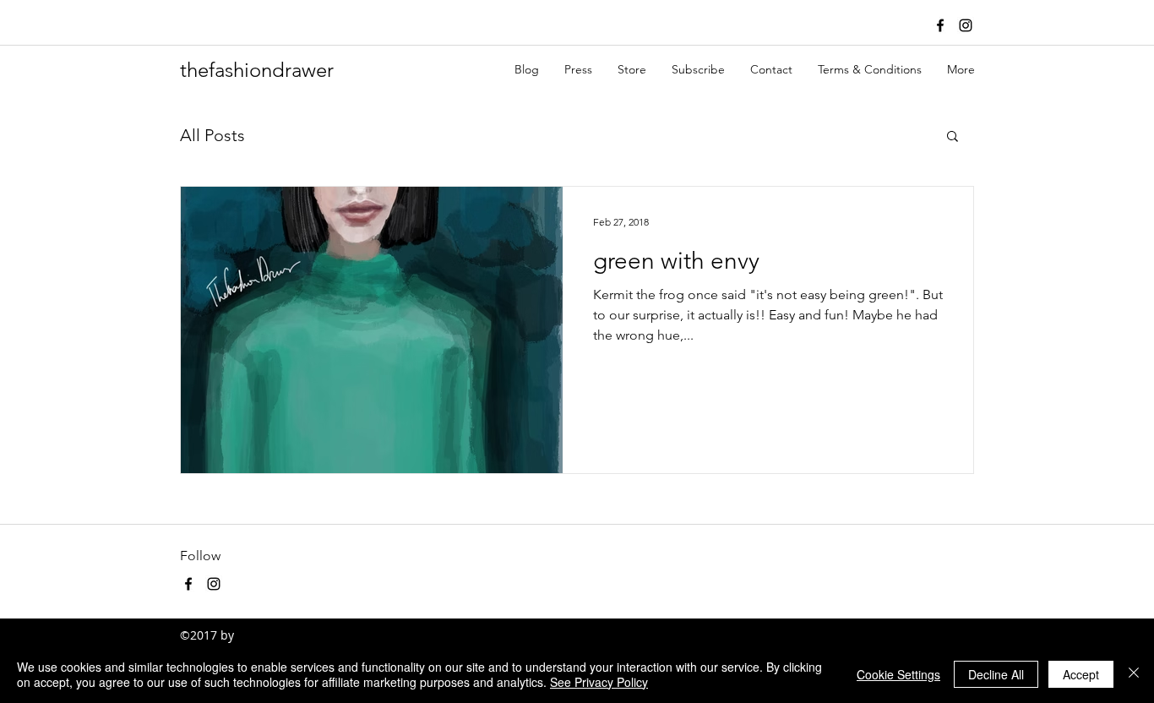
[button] (952, 137)
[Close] (1134, 674)
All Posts (212, 135)
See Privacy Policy (599, 681)
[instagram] (965, 25)
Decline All (996, 674)
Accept (1081, 674)
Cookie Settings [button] (898, 674)
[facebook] (940, 25)
